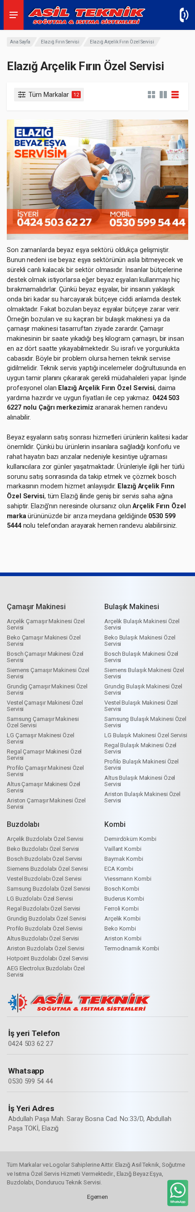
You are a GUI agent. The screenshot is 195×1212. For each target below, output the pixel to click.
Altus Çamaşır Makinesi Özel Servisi (43, 787)
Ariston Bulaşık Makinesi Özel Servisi (142, 797)
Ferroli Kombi (121, 908)
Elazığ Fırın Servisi (60, 41)
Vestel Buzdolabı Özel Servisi (44, 878)
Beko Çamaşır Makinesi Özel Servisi (43, 640)
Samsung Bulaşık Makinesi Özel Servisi (145, 722)
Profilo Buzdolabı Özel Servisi (45, 928)
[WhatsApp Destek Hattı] (177, 1194)
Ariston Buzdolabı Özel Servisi (45, 948)
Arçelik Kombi (122, 918)
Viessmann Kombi (127, 878)
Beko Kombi (120, 928)
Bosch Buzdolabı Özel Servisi (44, 858)
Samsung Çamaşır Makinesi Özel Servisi (43, 722)
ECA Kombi (118, 868)
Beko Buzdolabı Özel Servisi (43, 848)
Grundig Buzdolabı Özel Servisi (46, 918)
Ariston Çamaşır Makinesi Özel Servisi (46, 803)
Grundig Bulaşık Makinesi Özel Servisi (143, 689)
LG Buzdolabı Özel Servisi (40, 898)
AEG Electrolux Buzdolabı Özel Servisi (46, 971)
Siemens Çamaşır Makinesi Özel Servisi (48, 673)
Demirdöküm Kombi (130, 838)
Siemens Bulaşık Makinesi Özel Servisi (144, 673)
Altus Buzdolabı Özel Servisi (43, 938)
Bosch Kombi (121, 888)
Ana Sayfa (20, 41)
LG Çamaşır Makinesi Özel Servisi (40, 738)
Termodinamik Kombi (131, 948)
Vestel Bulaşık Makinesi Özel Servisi (141, 705)
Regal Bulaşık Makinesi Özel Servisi (140, 748)
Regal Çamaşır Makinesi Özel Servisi (44, 754)
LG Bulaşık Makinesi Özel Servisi (145, 735)
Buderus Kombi (124, 898)
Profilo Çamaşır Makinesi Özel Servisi (45, 771)
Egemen (97, 1196)
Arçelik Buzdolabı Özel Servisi (45, 838)
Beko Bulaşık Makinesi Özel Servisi (139, 640)
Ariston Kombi (122, 938)
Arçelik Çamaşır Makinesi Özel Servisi (46, 624)
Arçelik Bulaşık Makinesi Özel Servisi (142, 624)
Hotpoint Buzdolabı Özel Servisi (47, 958)
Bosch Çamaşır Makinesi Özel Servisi (45, 656)
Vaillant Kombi (122, 848)
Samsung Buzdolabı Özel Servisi (48, 888)
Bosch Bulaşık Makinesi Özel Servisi (141, 656)
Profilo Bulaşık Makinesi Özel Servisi (141, 764)
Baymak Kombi (123, 858)
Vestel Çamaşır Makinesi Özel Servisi (45, 705)
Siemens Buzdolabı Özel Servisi (47, 868)
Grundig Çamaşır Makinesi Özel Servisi (47, 689)
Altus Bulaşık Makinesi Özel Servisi (139, 780)
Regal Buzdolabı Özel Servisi (43, 908)
